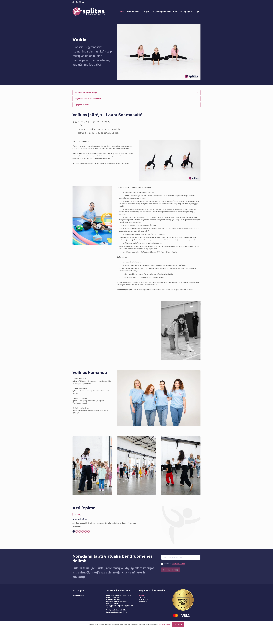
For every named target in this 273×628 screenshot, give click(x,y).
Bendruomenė (78, 595)
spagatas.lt (143, 599)
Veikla (141, 595)
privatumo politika (178, 564)
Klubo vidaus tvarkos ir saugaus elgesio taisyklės (118, 596)
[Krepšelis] (198, 12)
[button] (74, 531)
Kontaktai (143, 602)
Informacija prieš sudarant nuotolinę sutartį (116, 603)
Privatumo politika (113, 599)
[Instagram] (73, 2)
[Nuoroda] (89, 11)
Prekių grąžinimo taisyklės (116, 610)
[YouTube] (83, 2)
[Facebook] (77, 2)
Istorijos (142, 597)
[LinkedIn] (80, 2)
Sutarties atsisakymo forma (117, 612)
